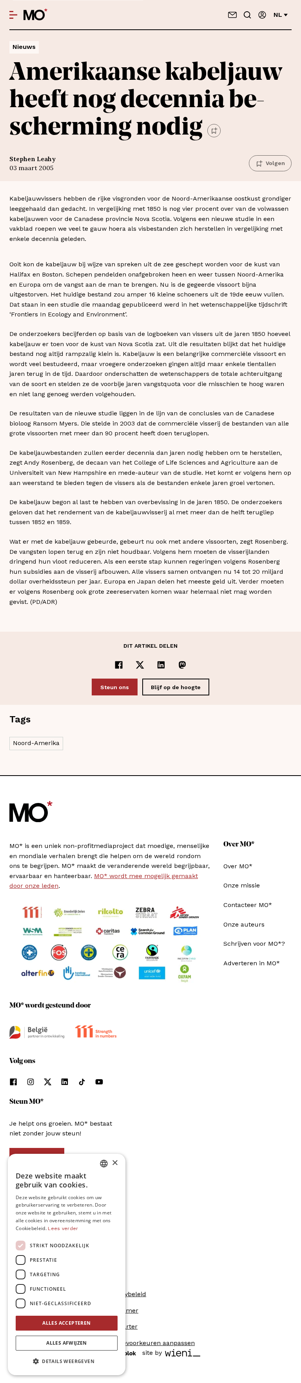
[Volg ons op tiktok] (82, 1082)
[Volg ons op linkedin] (65, 1082)
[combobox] (104, 1163)
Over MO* (237, 866)
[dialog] (66, 1264)
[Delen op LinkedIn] (161, 665)
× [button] (115, 1163)
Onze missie (241, 885)
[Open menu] (13, 15)
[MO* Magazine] (35, 14)
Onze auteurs (244, 924)
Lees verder (63, 1228)
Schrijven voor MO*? (254, 943)
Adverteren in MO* (251, 963)
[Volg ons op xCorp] (47, 1082)
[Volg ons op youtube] (99, 1082)
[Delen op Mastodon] (182, 665)
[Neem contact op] (232, 15)
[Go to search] (247, 15)
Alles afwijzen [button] (66, 1343)
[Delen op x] (140, 665)
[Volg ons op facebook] (13, 1082)
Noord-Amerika (36, 743)
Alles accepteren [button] (66, 1323)
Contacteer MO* (247, 905)
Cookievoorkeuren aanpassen (150, 1343)
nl (278, 14)
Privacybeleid (126, 1294)
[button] (67, 1361)
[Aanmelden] (262, 15)
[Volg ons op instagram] (30, 1082)
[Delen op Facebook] (118, 665)
